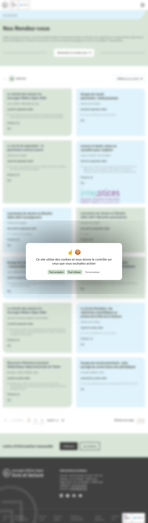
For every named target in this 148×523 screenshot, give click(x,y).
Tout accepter (56, 272)
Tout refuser (74, 272)
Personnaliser (92, 272)
